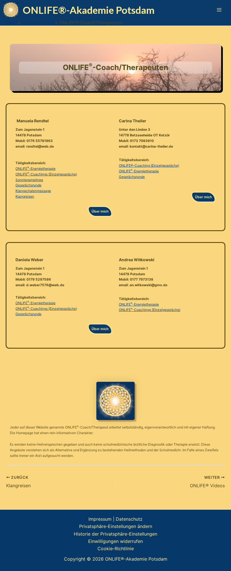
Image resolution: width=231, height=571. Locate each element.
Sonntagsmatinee (29, 180)
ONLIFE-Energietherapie (35, 168)
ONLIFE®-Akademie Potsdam (88, 10)
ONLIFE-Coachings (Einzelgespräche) (46, 174)
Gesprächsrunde (28, 185)
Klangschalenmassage (33, 191)
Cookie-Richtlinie (115, 548)
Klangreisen (24, 196)
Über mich (100, 211)
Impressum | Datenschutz (115, 519)
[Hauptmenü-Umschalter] (219, 10)
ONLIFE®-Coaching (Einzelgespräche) (149, 165)
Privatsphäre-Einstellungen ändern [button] (115, 526)
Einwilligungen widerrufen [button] (115, 541)
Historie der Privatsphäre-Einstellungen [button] (115, 534)
